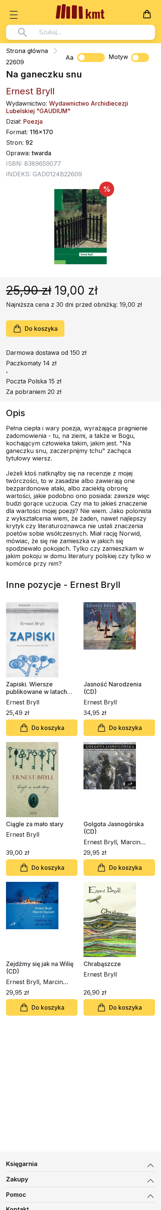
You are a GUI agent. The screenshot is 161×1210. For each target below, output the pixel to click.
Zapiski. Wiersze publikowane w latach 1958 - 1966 (36, 687)
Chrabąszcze (102, 964)
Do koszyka (41, 328)
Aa (69, 57)
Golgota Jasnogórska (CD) (113, 827)
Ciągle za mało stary (34, 824)
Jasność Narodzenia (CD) (112, 687)
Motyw (118, 57)
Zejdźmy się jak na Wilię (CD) (39, 967)
